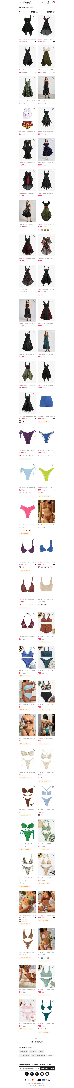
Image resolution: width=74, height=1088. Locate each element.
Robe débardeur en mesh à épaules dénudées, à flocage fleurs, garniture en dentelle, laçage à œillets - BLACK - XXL (27, 193)
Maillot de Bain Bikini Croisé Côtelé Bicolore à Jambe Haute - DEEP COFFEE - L (27, 989)
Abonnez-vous (47, 1068)
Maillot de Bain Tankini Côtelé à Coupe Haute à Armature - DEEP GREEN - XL (46, 670)
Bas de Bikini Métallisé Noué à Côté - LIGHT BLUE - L (27, 487)
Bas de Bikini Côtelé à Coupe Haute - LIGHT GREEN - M (46, 487)
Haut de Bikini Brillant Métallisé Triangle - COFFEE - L (46, 525)
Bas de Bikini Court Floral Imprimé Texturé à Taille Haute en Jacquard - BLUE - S (46, 416)
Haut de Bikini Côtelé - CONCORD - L (27, 562)
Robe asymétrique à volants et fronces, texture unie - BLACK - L (46, 101)
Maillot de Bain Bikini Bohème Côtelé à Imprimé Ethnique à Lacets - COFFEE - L (46, 915)
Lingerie (33, 1051)
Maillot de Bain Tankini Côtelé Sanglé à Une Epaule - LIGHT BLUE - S (27, 704)
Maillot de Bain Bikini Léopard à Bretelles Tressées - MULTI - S (27, 878)
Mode (41, 1051)
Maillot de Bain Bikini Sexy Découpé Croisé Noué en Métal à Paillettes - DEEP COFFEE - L (27, 738)
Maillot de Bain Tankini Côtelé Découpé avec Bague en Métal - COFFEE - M (46, 636)
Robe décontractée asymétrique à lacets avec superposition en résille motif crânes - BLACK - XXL (46, 385)
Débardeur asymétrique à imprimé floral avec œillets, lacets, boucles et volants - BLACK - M (27, 39)
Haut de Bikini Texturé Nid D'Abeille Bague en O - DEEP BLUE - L (46, 562)
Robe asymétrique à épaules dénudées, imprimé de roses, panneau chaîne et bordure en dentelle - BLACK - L (46, 39)
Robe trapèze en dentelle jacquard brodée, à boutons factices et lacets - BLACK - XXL (27, 258)
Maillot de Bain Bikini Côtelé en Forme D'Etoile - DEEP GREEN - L (46, 1023)
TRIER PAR (35, 12)
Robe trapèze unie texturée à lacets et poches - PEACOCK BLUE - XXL (46, 354)
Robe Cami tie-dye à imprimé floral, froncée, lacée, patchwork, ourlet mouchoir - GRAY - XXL (46, 289)
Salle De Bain (24, 1055)
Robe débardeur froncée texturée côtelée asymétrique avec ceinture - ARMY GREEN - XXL (27, 385)
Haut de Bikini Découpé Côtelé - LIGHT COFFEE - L (46, 599)
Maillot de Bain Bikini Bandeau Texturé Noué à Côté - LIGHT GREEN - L (27, 844)
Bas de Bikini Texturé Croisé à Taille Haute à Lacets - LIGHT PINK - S (27, 525)
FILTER (49, 12)
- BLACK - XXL (23, 289)
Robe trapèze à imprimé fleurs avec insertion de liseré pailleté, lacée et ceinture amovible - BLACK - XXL (27, 224)
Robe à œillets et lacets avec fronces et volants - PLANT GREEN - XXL (46, 224)
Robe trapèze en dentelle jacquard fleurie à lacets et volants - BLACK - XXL (27, 416)
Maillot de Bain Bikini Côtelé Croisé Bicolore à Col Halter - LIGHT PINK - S (46, 952)
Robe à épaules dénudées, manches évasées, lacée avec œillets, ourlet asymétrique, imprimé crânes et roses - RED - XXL (46, 258)
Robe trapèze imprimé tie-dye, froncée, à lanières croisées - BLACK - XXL (27, 354)
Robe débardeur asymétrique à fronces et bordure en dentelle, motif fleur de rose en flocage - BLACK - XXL (46, 131)
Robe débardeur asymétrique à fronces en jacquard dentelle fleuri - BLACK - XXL (46, 193)
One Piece (23, 1051)
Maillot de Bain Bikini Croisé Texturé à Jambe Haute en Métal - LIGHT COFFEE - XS (46, 772)
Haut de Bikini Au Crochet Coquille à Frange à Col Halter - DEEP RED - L (27, 636)
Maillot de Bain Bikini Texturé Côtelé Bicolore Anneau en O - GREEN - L (27, 915)
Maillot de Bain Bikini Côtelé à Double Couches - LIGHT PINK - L (27, 1023)
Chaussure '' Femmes (39, 1055)
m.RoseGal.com (28, 2)
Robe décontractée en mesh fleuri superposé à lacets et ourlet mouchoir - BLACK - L (27, 70)
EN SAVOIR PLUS (37, 1042)
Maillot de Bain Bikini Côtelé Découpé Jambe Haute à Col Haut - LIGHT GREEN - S (46, 989)
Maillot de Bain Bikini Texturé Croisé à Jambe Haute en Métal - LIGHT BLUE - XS (46, 809)
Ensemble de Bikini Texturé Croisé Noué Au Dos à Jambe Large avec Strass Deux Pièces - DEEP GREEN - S (46, 738)
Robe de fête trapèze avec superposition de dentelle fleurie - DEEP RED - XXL (27, 323)
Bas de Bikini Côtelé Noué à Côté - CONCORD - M (27, 450)
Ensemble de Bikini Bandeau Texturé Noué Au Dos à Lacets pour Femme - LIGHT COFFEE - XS (27, 772)
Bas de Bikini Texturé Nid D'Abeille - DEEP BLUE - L (46, 450)
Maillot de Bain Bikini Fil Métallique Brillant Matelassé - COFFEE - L (27, 809)
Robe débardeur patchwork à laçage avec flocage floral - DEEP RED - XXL (46, 323)
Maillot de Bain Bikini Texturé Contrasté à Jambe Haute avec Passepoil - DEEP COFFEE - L (27, 952)
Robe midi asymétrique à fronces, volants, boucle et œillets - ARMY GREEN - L (46, 70)
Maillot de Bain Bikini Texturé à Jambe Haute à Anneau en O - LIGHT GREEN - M (46, 844)
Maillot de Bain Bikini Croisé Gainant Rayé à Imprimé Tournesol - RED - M (27, 131)
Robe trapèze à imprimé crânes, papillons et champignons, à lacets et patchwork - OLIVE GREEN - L (27, 101)
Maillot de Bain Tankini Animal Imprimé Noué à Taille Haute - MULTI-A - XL (46, 704)
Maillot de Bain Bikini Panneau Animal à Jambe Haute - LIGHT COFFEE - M (46, 878)
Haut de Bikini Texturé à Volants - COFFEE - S (27, 599)
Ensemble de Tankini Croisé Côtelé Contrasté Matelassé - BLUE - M (27, 670)
